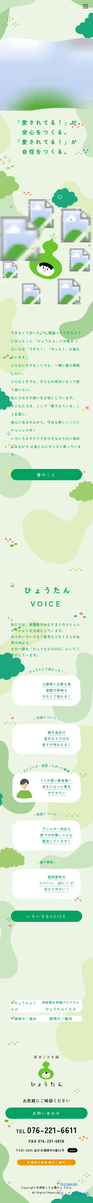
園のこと (46, 474)
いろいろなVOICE (46, 916)
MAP (72, 1150)
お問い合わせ (47, 1113)
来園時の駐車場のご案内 (46, 1162)
